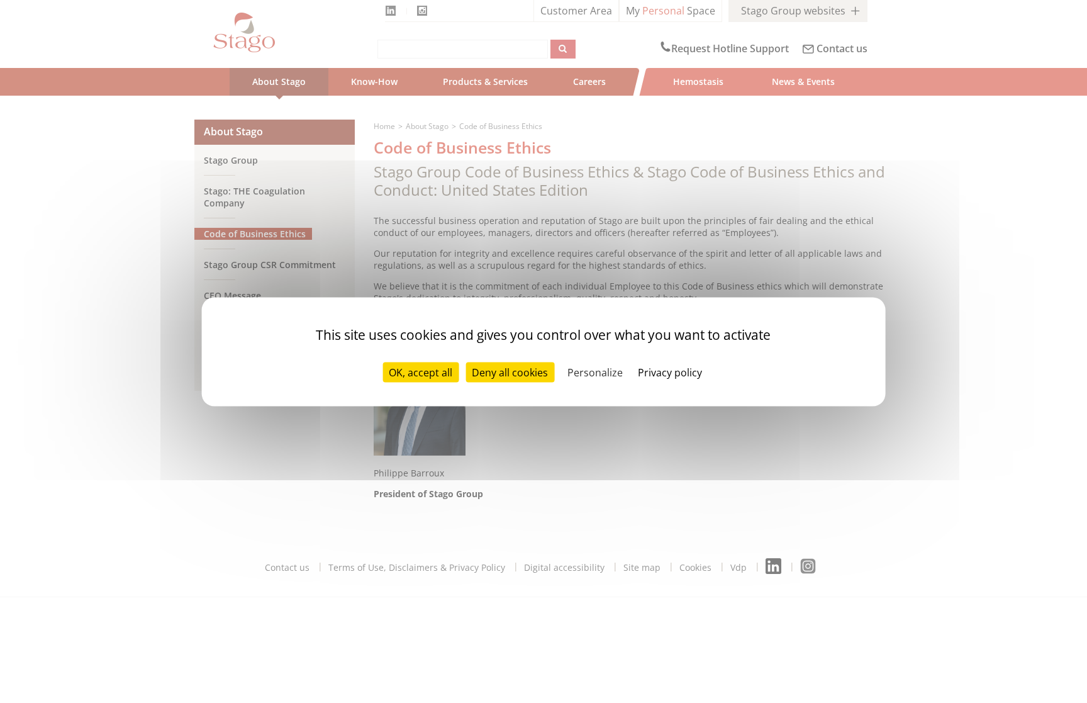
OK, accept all (420, 372)
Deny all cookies (510, 372)
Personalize (595, 372)
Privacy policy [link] (670, 372)
